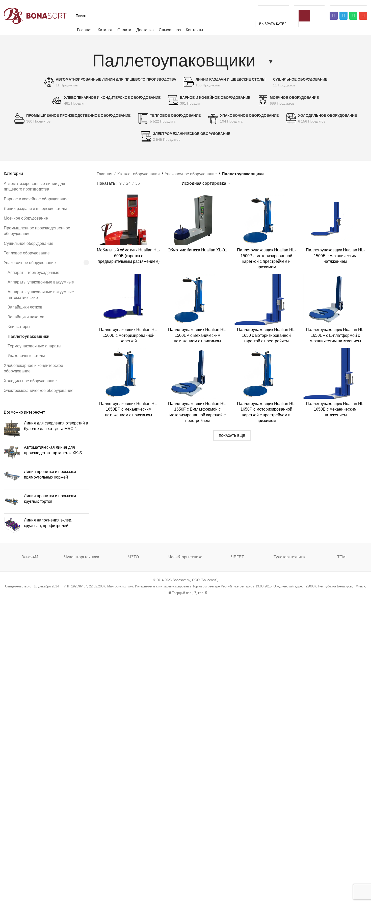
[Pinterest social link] (179, 599)
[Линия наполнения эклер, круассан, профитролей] (12, 525)
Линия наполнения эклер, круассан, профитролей (48, 523)
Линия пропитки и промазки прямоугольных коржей (50, 474)
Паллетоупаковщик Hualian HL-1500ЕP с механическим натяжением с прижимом (197, 335)
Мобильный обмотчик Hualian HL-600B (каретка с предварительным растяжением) (128, 256)
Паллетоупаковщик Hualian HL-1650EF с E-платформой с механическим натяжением (335, 335)
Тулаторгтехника (289, 557)
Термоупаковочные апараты (34, 346)
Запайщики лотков (25, 307)
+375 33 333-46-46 (309, 3)
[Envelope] (363, 16)
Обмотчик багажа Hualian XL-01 (197, 250)
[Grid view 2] (152, 183)
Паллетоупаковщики (28, 336)
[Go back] (86, 60)
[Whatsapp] (353, 16)
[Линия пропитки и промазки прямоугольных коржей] (12, 477)
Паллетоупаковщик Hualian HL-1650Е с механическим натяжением (335, 409)
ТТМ (341, 557)
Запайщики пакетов (26, 317)
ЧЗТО (133, 557)
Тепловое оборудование (27, 253)
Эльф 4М (29, 557)
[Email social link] (173, 599)
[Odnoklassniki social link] (185, 599)
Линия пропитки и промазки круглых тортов (50, 499)
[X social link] (166, 599)
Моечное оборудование (26, 218)
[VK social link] (198, 599)
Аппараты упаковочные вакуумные (41, 282)
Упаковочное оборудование (30, 262)
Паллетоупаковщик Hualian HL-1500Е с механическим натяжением (335, 256)
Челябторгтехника (185, 557)
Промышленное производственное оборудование (37, 231)
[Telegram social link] (204, 599)
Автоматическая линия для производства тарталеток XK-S (53, 450)
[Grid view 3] (161, 183)
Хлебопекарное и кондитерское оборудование (33, 368)
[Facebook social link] (160, 599)
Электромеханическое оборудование (38, 390)
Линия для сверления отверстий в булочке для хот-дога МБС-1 (56, 426)
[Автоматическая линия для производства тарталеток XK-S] (12, 453)
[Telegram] (343, 16)
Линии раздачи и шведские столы (35, 208)
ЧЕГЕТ (237, 557)
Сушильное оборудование (28, 243)
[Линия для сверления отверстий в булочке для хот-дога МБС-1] (12, 428)
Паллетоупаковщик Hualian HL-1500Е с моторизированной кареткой (128, 335)
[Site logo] (35, 15)
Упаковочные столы (26, 355)
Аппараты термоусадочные (33, 272)
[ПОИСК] (304, 15)
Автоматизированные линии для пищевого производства (34, 186)
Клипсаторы (19, 326)
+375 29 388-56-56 (273, 3)
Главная (104, 174)
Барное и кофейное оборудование (36, 199)
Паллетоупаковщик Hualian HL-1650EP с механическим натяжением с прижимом (128, 409)
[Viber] (334, 16)
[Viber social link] (211, 599)
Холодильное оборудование (30, 381)
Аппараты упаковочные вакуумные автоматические (41, 295)
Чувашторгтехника (81, 557)
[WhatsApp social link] (192, 599)
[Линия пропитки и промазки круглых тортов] (12, 501)
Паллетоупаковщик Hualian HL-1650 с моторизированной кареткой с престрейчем (266, 335)
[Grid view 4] (171, 183)
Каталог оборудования (138, 174)
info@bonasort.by (348, 3)
